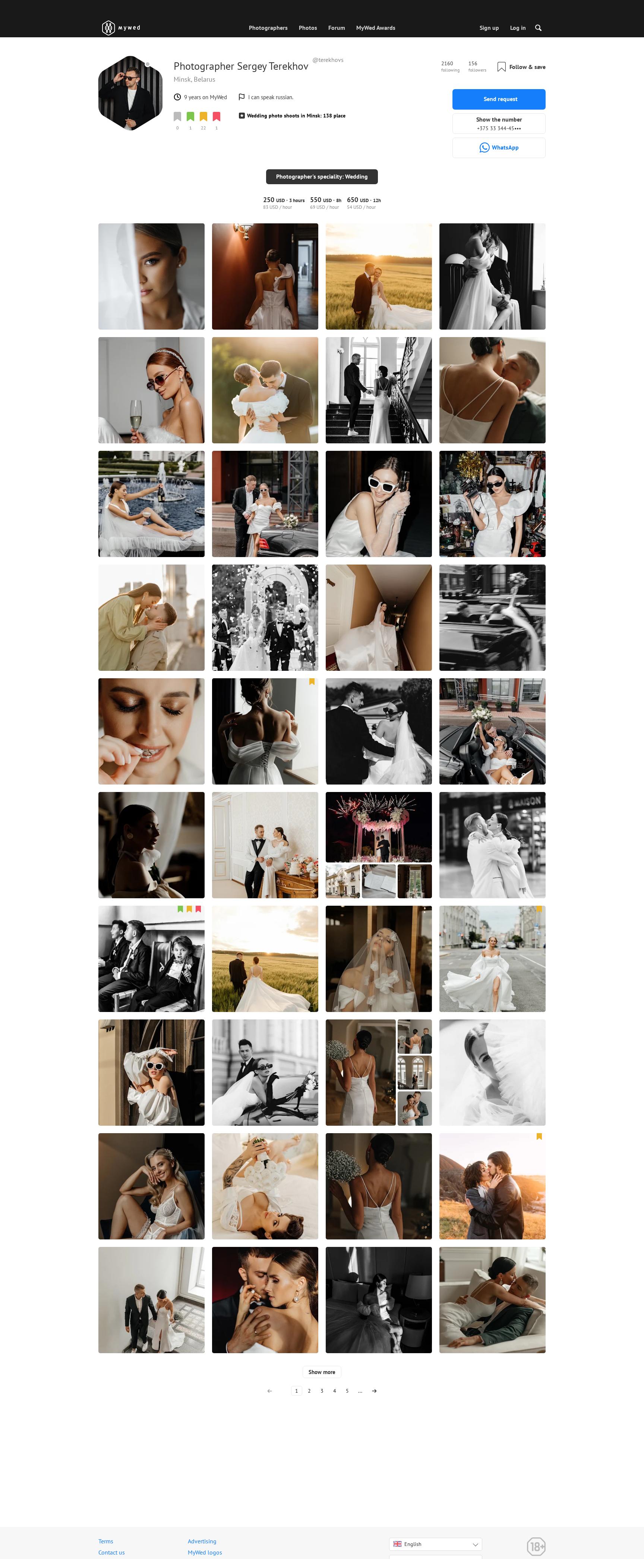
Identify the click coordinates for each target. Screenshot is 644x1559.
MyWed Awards (375, 27)
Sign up (489, 27)
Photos (308, 27)
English (413, 1544)
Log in (518, 27)
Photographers (268, 27)
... (360, 1390)
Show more (322, 1372)
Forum (336, 27)
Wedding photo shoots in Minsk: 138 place (296, 115)
